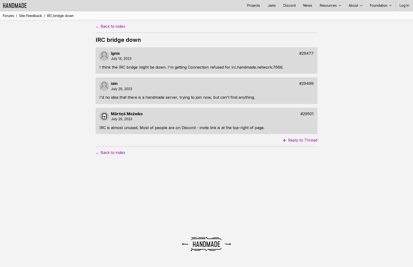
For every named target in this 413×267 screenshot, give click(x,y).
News (307, 5)
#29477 (306, 53)
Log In (404, 5)
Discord (289, 5)
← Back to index (110, 26)
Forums (8, 16)
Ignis (115, 53)
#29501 (307, 114)
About (354, 5)
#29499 (306, 83)
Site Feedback (30, 16)
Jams (272, 5)
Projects (253, 5)
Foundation (379, 5)
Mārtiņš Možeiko (127, 114)
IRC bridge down (60, 16)
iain (114, 83)
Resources (329, 5)
